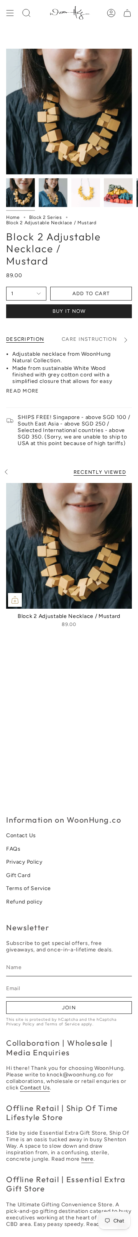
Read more (22, 391)
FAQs (13, 849)
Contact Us (21, 835)
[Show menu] (10, 13)
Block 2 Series (45, 217)
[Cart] (127, 13)
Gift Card (18, 875)
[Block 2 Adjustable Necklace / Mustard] (69, 546)
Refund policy (24, 902)
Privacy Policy (24, 862)
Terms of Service (28, 888)
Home (13, 217)
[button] (26, 13)
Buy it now (69, 311)
